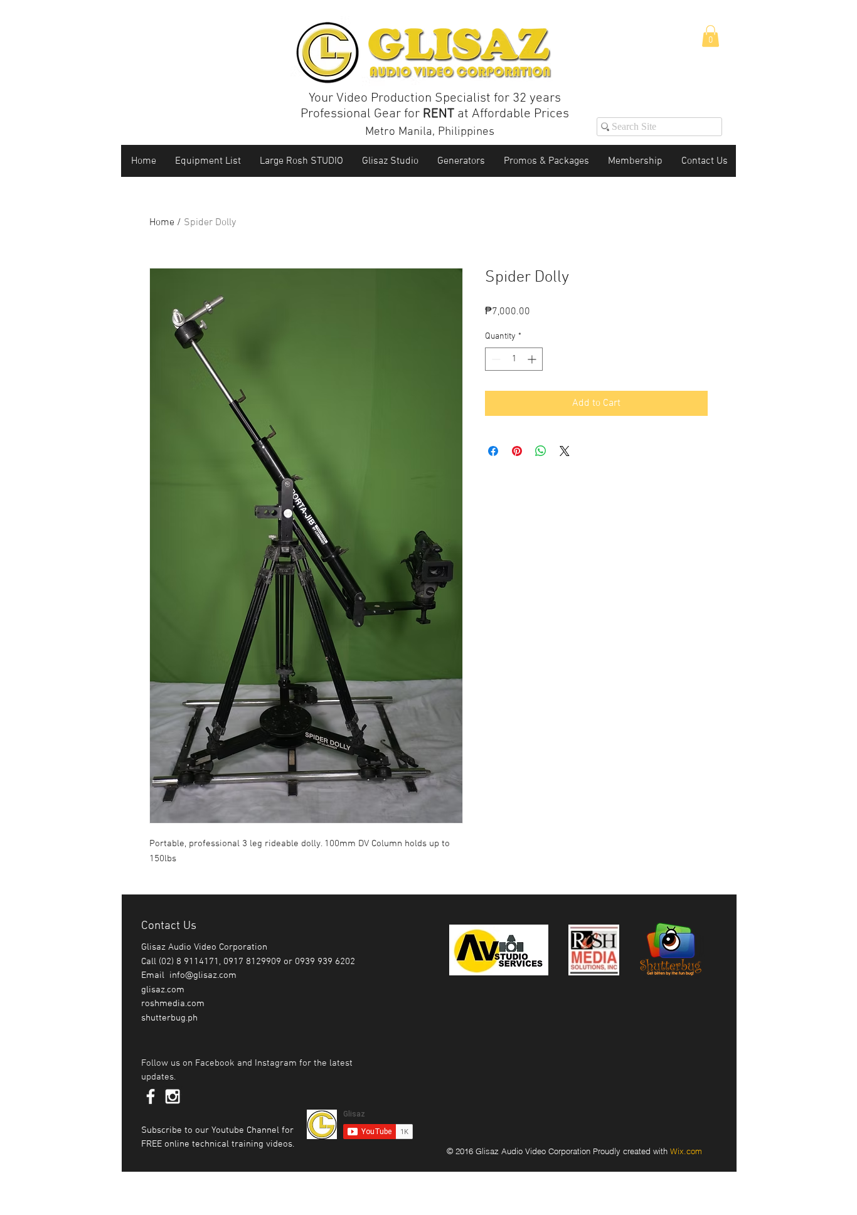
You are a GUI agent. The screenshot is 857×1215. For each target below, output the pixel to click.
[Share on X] (564, 451)
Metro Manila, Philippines (429, 132)
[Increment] (533, 359)
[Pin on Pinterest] (516, 451)
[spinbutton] (514, 359)
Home (161, 222)
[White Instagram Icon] (172, 1096)
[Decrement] (495, 359)
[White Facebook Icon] (151, 1096)
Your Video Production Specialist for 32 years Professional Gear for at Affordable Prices (435, 106)
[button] (710, 36)
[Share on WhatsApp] (540, 451)
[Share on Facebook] (493, 451)
